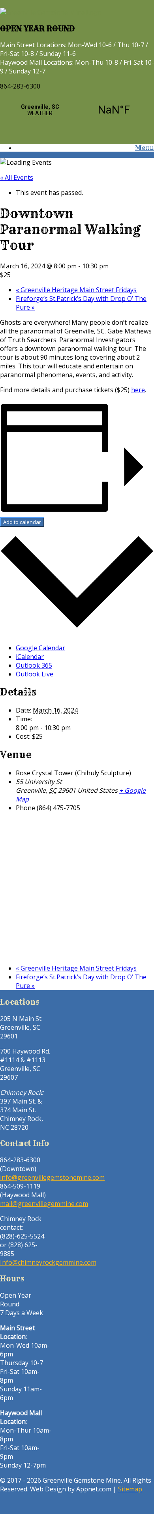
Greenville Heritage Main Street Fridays (76, 289)
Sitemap (130, 1489)
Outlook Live (34, 674)
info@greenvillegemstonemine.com (52, 1177)
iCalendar (30, 656)
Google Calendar (40, 647)
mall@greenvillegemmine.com (44, 1203)
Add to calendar (22, 522)
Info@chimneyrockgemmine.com (48, 1262)
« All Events (16, 177)
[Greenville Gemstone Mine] (50, 12)
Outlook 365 (34, 665)
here (138, 389)
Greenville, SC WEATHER (77, 110)
